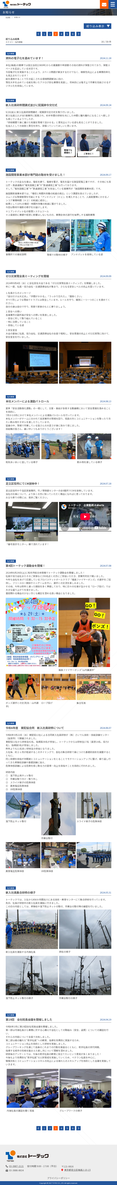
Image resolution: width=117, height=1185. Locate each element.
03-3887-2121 (16, 1166)
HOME (8, 17)
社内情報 (10, 53)
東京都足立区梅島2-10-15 (77, 1170)
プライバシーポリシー (58, 1178)
